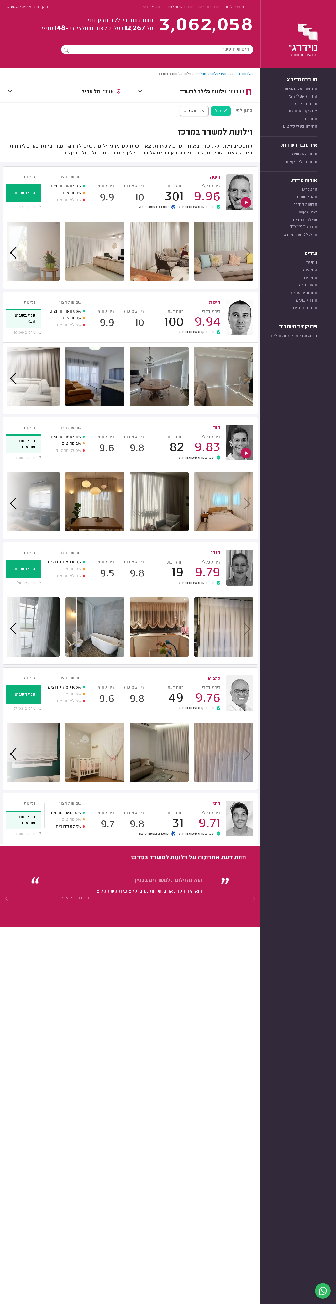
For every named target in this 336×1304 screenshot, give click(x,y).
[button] (6, 898)
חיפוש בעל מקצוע (301, 89)
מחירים (310, 278)
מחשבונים (308, 285)
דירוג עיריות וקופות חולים (294, 336)
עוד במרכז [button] (210, 7)
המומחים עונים (304, 293)
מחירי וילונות (234, 7)
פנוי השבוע (194, 111)
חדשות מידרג (305, 204)
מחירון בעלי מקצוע (300, 126)
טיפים (311, 262)
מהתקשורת (307, 197)
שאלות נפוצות (304, 220)
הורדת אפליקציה (301, 96)
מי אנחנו (309, 189)
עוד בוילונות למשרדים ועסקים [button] (169, 7)
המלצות (310, 270)
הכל (219, 111)
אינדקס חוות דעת (301, 111)
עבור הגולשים (304, 154)
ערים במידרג (305, 104)
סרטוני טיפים (305, 308)
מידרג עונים (306, 300)
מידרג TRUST (303, 227)
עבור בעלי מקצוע (301, 162)
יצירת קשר (307, 212)
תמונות (311, 119)
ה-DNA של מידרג (300, 235)
